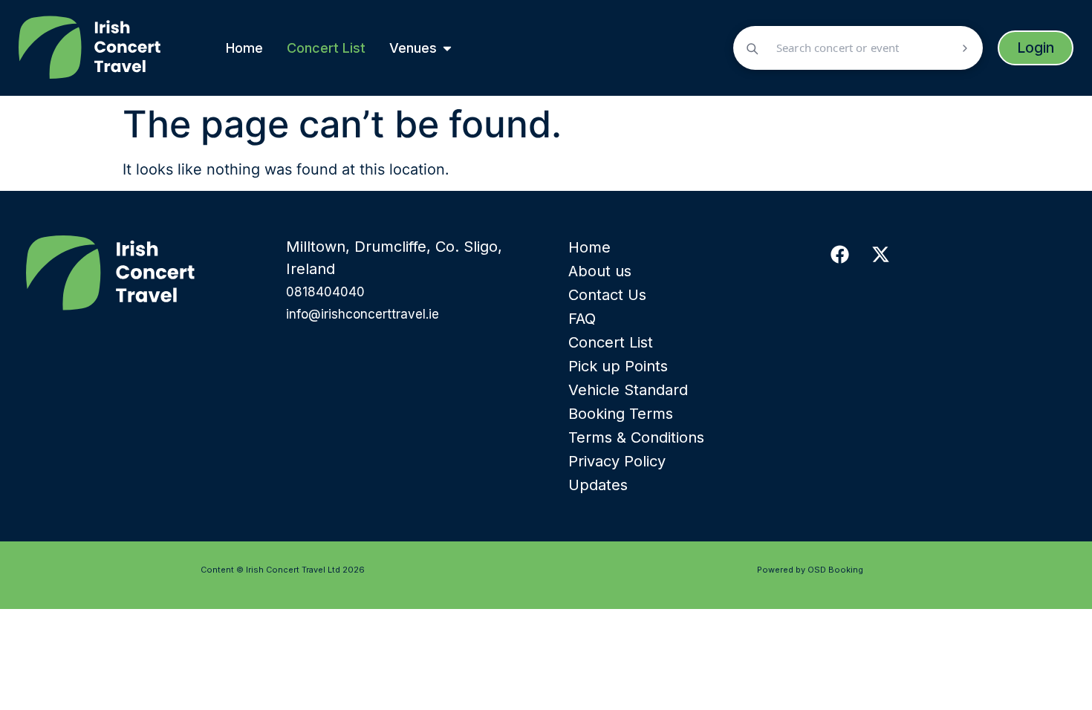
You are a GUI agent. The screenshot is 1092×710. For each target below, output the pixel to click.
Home (589, 247)
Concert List (610, 342)
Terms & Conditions (636, 437)
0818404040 (325, 291)
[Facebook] (839, 254)
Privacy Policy (617, 461)
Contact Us (607, 295)
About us (599, 271)
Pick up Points (618, 366)
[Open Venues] (447, 48)
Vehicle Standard (628, 390)
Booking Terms (620, 414)
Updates (598, 485)
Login (1035, 47)
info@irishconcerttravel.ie (362, 314)
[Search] (965, 48)
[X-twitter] (880, 254)
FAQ (582, 319)
